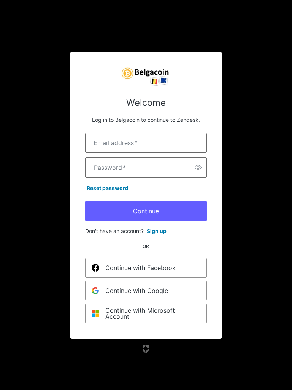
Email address (116, 142)
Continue (146, 211)
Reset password (108, 188)
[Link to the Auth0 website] (146, 349)
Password (110, 167)
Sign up (157, 231)
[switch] (198, 167)
